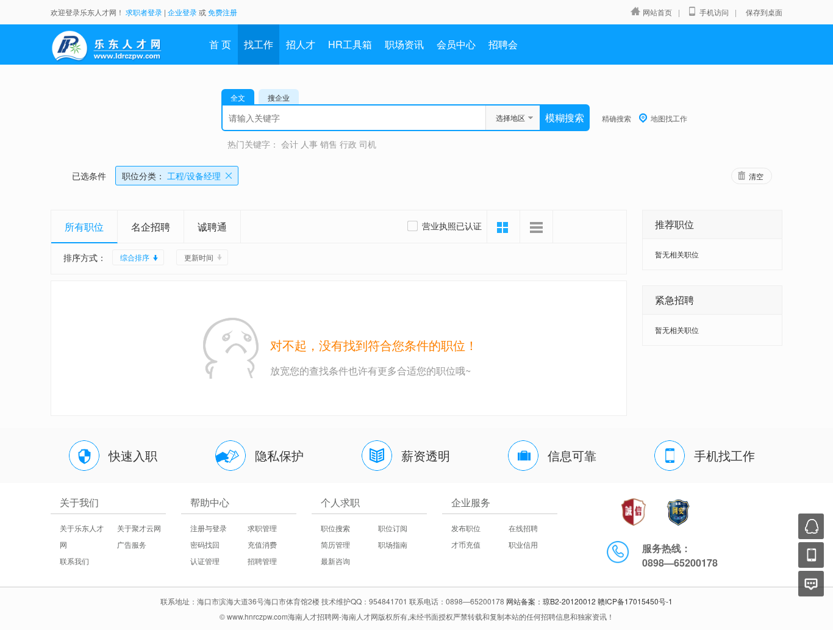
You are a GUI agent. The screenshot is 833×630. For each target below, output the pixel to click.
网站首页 (657, 12)
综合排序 (134, 257)
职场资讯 (404, 44)
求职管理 (262, 528)
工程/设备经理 (171, 176)
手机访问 (714, 12)
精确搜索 (616, 118)
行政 (348, 144)
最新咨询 (335, 561)
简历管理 (335, 544)
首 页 (220, 44)
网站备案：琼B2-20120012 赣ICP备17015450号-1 (589, 601)
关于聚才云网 (139, 528)
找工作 (258, 44)
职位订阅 (392, 528)
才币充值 (466, 544)
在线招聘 (523, 528)
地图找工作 (669, 118)
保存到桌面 (764, 12)
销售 (328, 144)
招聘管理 (262, 561)
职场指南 (392, 544)
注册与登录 (208, 528)
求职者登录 (144, 12)
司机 (367, 144)
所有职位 (84, 227)
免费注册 (222, 12)
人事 (309, 144)
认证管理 (205, 561)
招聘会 (503, 44)
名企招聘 (150, 227)
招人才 (300, 44)
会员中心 (456, 44)
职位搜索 (335, 528)
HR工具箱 (350, 44)
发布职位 (466, 528)
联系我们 (74, 561)
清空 (756, 176)
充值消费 (262, 544)
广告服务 (131, 544)
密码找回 (205, 544)
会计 (289, 144)
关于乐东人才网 (82, 536)
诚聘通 (212, 227)
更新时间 (198, 257)
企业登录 (182, 12)
